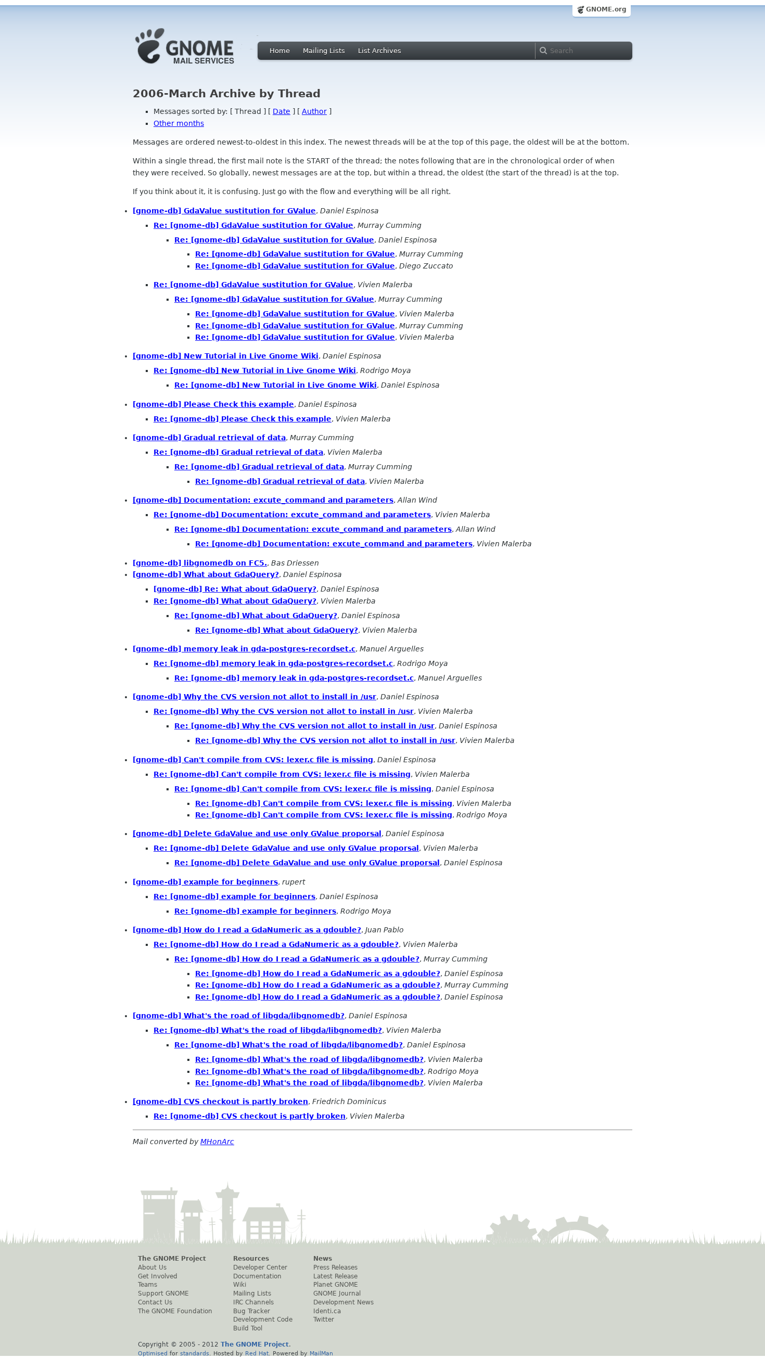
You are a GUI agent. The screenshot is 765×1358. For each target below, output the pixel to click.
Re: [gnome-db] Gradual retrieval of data (238, 452)
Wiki (239, 1284)
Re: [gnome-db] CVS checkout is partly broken (250, 1116)
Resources (251, 1258)
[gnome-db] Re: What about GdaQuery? (235, 589)
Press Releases (335, 1267)
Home (280, 51)
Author (314, 111)
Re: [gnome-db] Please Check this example (243, 419)
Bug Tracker (251, 1311)
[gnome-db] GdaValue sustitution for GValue (224, 211)
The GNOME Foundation (175, 1311)
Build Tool (247, 1328)
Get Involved (157, 1276)
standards (194, 1353)
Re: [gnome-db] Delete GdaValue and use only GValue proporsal (286, 848)
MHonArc (217, 1141)
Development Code (262, 1319)
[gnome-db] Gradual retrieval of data (209, 437)
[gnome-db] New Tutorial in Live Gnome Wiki (225, 356)
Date (281, 111)
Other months (179, 123)
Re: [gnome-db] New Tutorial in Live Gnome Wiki (255, 370)
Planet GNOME (335, 1284)
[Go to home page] (200, 66)
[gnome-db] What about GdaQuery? (206, 574)
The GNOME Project (172, 1258)
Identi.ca (327, 1311)
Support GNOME (163, 1293)
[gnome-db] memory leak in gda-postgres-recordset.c (244, 649)
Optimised (153, 1353)
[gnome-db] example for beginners (205, 882)
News (322, 1258)
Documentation (257, 1276)
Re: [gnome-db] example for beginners (234, 896)
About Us (152, 1267)
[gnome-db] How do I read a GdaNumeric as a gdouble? (247, 930)
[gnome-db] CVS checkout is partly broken (220, 1101)
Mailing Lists (324, 51)
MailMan (321, 1353)
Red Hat (257, 1353)
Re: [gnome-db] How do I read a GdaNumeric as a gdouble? (276, 944)
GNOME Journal (337, 1293)
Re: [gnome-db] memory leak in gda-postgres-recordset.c (273, 663)
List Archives (379, 51)
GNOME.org (606, 9)
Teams (147, 1284)
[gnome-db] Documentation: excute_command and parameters (263, 500)
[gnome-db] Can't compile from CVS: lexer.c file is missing (253, 759)
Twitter (323, 1319)
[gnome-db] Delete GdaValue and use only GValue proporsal (257, 833)
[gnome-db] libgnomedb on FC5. (200, 563)
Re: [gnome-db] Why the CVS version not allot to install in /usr (284, 711)
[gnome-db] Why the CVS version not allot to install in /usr (254, 697)
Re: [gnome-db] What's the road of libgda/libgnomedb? (268, 1030)
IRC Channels (253, 1302)
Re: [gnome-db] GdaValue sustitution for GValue (253, 225)
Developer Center (260, 1267)
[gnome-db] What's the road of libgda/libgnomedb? (239, 1015)
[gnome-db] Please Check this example (213, 404)
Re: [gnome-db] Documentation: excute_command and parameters (292, 514)
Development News (343, 1302)
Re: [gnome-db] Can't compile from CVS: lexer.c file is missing (282, 774)
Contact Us (155, 1302)
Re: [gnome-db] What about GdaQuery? (235, 601)
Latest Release (335, 1276)
